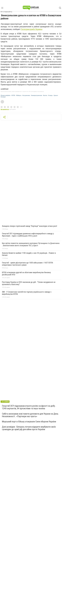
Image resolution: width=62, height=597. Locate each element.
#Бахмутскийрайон (5, 95)
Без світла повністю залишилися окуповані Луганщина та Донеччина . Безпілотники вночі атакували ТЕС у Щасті (30, 244)
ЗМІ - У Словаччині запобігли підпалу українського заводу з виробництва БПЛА (26, 293)
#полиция (3, 97)
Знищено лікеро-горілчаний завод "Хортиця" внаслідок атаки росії (29, 226)
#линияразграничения (36, 95)
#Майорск (18, 95)
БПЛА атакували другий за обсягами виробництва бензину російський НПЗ (26, 273)
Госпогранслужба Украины (31, 29)
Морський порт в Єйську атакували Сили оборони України (29, 421)
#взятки (45, 95)
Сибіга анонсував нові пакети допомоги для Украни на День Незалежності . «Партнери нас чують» (30, 415)
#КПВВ (13, 95)
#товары (50, 95)
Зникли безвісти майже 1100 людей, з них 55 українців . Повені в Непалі (29, 254)
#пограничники (26, 95)
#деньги (56, 95)
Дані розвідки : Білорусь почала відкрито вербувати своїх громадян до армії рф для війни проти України (29, 428)
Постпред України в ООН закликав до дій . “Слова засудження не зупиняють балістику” (28, 283)
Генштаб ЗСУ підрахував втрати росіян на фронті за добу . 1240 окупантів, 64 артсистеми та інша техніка (29, 407)
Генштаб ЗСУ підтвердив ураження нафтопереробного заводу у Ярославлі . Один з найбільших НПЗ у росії (28, 234)
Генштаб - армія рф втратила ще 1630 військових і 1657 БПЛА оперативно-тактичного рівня (27, 264)
